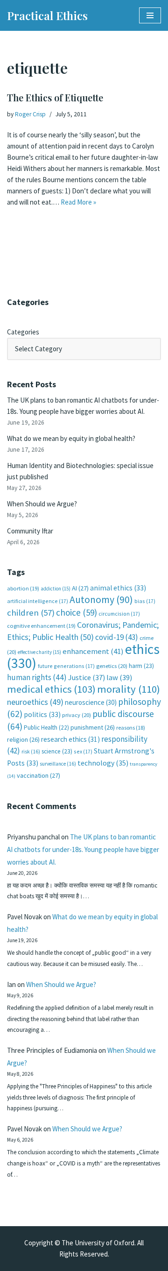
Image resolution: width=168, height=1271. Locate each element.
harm (141, 666)
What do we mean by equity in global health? (71, 438)
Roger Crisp (30, 114)
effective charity (39, 652)
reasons (130, 727)
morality (128, 689)
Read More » (78, 202)
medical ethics (51, 689)
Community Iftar (30, 530)
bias (144, 600)
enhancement (93, 651)
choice (76, 612)
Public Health (46, 727)
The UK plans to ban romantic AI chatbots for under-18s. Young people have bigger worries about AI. (83, 849)
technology (102, 762)
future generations (66, 665)
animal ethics (118, 587)
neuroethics (35, 701)
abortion (23, 588)
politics (42, 714)
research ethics (70, 739)
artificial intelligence (37, 600)
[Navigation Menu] (150, 15)
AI (80, 588)
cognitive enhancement (41, 625)
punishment (92, 727)
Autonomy (101, 599)
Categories (23, 331)
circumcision (119, 613)
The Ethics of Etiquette (55, 97)
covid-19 (116, 637)
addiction (55, 588)
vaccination (38, 775)
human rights (37, 677)
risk (30, 751)
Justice (86, 677)
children (31, 612)
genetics (111, 665)
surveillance (58, 763)
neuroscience (91, 702)
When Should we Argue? (42, 503)
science (57, 751)
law (119, 677)
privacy (76, 714)
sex (83, 751)
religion (23, 739)
